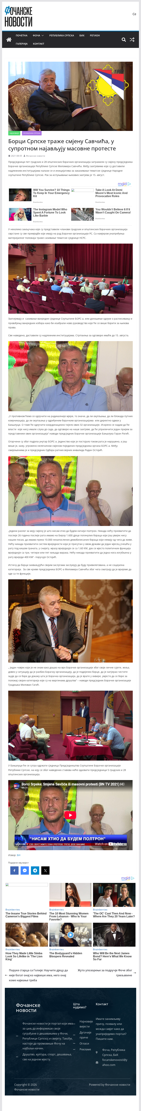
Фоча (36, 35)
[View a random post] (132, 39)
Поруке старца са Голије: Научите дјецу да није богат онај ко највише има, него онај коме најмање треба (38, 975)
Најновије (14, 133)
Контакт (38, 43)
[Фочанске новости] (9, 39)
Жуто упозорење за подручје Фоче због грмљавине (105, 972)
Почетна (21, 35)
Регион (95, 35)
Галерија (22, 43)
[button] (42, 35)
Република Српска (61, 35)
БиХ (81, 35)
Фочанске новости (35, 155)
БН (18, 855)
